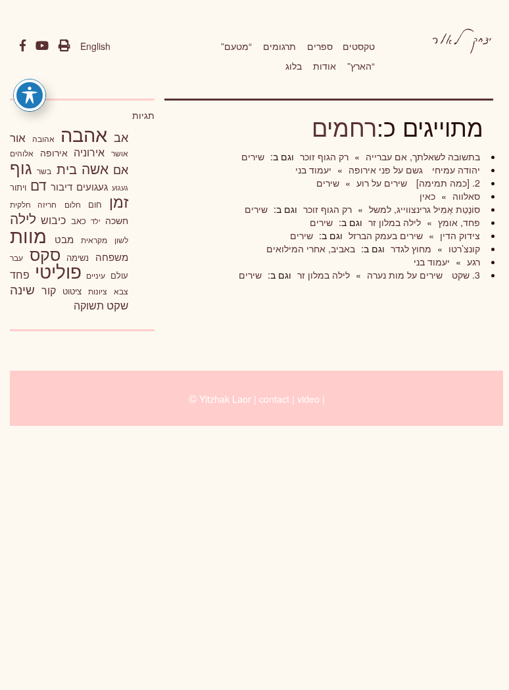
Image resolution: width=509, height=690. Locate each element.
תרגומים (279, 46)
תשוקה (89, 305)
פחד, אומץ (457, 222)
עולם (119, 275)
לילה (23, 218)
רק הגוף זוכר (323, 156)
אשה (95, 168)
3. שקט (464, 274)
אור (18, 137)
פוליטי (58, 271)
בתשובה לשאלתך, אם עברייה (421, 156)
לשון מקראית (104, 240)
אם (120, 169)
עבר (16, 257)
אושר (119, 153)
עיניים (95, 275)
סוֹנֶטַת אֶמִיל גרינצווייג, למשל (423, 209)
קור (48, 290)
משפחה (111, 257)
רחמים (344, 126)
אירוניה (89, 152)
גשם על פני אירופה (384, 169)
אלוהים (22, 153)
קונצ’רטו (463, 248)
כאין (427, 195)
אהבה (84, 133)
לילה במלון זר (393, 222)
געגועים (92, 186)
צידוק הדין (458, 235)
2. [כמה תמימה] (447, 182)
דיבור (61, 186)
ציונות (97, 291)
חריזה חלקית (33, 204)
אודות (324, 65)
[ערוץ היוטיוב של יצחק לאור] (42, 46)
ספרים (320, 46)
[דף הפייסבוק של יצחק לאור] (23, 46)
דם (38, 185)
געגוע (120, 188)
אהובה (43, 138)
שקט (117, 305)
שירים (252, 156)
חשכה (116, 220)
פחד (20, 274)
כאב (78, 220)
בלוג (293, 65)
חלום (72, 204)
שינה (22, 289)
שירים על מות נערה (403, 274)
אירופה (54, 152)
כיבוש (53, 219)
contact (274, 398)
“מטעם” (236, 46)
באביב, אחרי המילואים (310, 248)
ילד (96, 221)
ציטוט (72, 291)
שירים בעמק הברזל (384, 235)
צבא (121, 291)
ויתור (18, 187)
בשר (44, 171)
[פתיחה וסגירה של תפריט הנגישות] (29, 95)
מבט (64, 239)
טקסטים (359, 46)
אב (121, 136)
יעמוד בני (313, 169)
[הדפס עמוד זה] (64, 46)
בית (67, 168)
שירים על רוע (380, 182)
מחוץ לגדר (409, 248)
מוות (28, 234)
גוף (21, 167)
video (308, 398)
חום (95, 204)
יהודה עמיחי (454, 169)
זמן (118, 201)
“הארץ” (361, 65)
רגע (472, 261)
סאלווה (465, 195)
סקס (45, 253)
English (95, 46)
